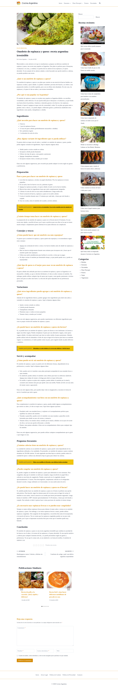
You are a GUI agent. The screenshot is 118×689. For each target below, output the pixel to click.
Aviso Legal (44, 675)
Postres (86, 3)
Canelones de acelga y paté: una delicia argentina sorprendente (61, 554)
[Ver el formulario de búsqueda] (99, 3)
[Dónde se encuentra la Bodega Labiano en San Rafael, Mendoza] (93, 134)
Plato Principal (22, 48)
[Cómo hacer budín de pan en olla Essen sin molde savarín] (93, 59)
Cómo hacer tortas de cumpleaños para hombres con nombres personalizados (90, 96)
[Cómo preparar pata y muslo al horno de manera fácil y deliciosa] (93, 157)
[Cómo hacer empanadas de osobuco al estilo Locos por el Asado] (93, 109)
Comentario (21, 628)
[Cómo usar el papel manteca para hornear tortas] (93, 200)
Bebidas (83, 262)
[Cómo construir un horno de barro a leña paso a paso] (93, 179)
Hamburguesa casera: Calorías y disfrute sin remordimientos (29, 554)
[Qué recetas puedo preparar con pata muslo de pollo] (93, 221)
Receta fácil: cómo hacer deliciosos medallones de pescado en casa (57, 594)
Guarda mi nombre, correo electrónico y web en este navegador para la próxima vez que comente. (43, 655)
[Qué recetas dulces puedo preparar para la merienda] (93, 35)
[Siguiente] (68, 588)
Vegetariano (84, 278)
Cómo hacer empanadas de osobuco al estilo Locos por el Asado (89, 120)
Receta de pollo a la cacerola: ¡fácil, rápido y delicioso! (29, 594)
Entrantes (84, 265)
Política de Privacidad (69, 675)
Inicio (60, 3)
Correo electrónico (43, 651)
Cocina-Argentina (23, 59)
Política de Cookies (55, 675)
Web (58, 651)
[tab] (43, 606)
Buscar (81, 14)
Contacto (79, 675)
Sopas (83, 275)
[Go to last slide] (21, 588)
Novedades (93, 3)
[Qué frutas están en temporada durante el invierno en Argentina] (93, 242)
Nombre (20, 651)
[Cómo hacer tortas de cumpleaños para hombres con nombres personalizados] (93, 83)
